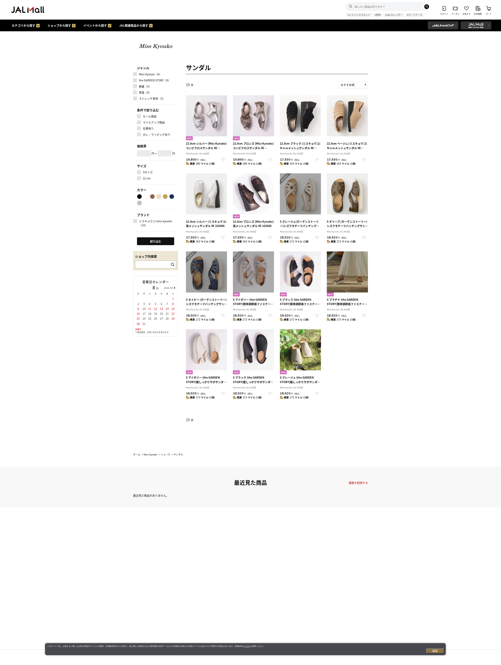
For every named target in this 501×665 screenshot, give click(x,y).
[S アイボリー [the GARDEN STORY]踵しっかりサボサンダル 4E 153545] (206, 352)
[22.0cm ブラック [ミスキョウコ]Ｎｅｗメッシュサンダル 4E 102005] (300, 118)
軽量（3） (145, 86)
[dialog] (245, 649)
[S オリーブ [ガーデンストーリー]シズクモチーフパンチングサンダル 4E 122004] (347, 196)
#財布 (378, 14)
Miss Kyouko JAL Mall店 (197, 153)
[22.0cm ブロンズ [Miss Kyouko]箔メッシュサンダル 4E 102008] (253, 196)
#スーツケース (414, 14)
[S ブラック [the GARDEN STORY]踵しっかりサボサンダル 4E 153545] (253, 352)
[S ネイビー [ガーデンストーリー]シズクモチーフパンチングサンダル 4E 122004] (206, 274)
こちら (247, 646)
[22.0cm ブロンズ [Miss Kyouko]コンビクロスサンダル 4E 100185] (253, 118)
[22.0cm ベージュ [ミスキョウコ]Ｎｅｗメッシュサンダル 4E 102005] (347, 118)
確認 (435, 650)
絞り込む (155, 241)
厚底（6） (145, 92)
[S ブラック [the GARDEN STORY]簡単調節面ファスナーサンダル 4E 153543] (300, 274)
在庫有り (148, 128)
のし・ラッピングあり (156, 134)
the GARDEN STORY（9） (155, 80)
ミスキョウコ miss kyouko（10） (155, 223)
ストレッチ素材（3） (152, 98)
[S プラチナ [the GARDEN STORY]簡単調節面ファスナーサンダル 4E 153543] (347, 274)
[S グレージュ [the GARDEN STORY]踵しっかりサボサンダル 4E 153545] (300, 352)
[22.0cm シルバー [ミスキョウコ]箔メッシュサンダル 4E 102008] (206, 196)
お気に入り (223, 160)
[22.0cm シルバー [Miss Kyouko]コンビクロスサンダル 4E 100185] (206, 118)
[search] (426, 6)
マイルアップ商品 (154, 122)
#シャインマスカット (359, 14)
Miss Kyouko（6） (150, 74)
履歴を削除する (358, 483)
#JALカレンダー (393, 14)
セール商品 (150, 116)
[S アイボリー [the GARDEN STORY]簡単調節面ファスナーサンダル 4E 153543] (253, 274)
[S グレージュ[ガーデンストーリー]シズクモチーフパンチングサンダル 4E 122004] (300, 196)
